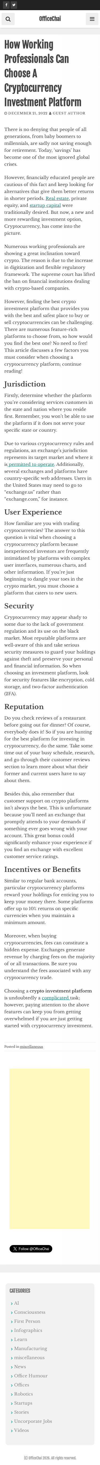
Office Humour (31, 1375)
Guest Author (69, 113)
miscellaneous (31, 1047)
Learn (20, 1339)
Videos (21, 1430)
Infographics (28, 1330)
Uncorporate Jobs (33, 1421)
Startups (23, 1403)
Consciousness (29, 1312)
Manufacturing (30, 1348)
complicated (56, 997)
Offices (21, 1384)
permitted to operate (30, 464)
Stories (21, 1412)
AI (16, 1303)
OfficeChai (50, 18)
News (20, 1366)
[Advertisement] (50, 1149)
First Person (27, 1321)
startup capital (45, 205)
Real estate (57, 198)
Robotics (23, 1394)
